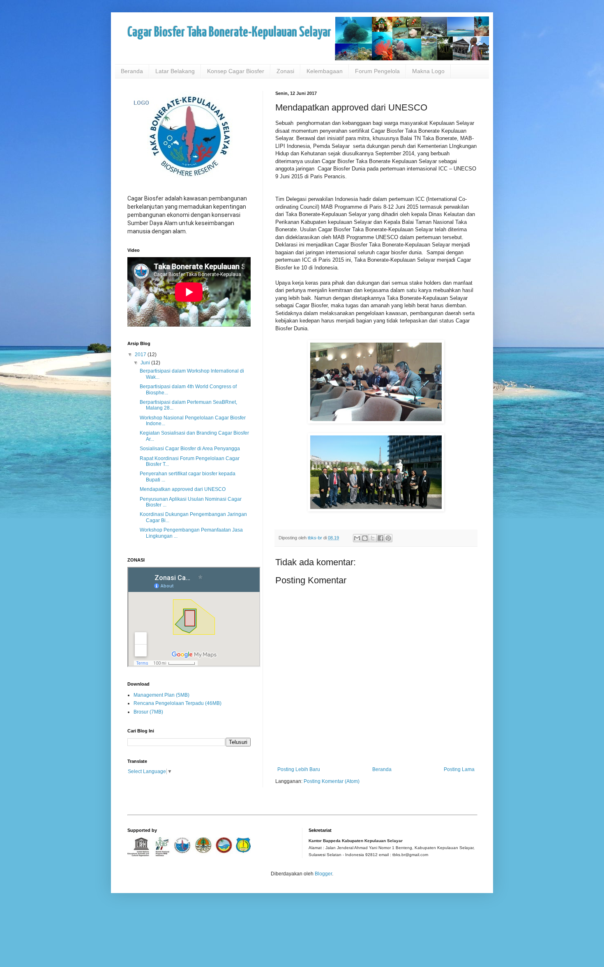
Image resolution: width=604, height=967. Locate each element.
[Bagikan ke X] (373, 538)
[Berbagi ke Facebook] (380, 538)
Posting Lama (459, 769)
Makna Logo (428, 71)
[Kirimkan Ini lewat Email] (357, 538)
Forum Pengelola (377, 71)
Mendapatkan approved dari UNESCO (183, 489)
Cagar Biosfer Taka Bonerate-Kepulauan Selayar (229, 32)
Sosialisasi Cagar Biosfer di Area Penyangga (190, 448)
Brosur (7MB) (148, 712)
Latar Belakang (175, 71)
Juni (146, 363)
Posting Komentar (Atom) (332, 781)
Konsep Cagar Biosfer (235, 71)
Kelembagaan (325, 71)
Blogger (323, 874)
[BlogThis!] (365, 538)
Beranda (132, 71)
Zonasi (285, 71)
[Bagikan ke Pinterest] (388, 538)
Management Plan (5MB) (161, 695)
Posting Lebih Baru (298, 769)
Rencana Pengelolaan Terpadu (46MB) (177, 703)
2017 (141, 354)
